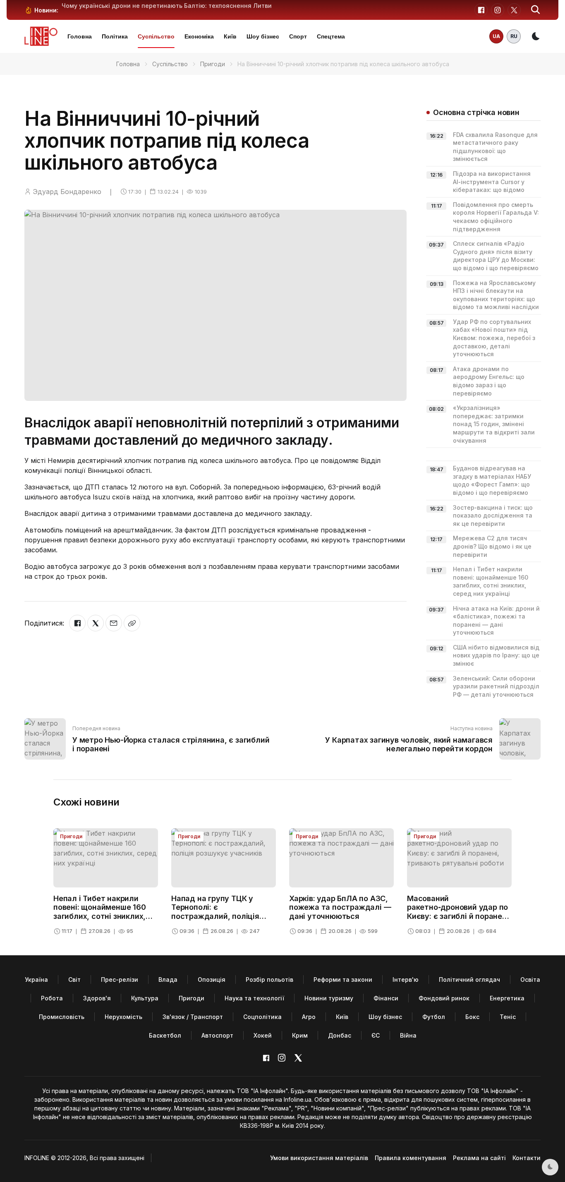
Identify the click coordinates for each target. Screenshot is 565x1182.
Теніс (508, 1016)
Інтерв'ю (406, 979)
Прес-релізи (119, 979)
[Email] (113, 623)
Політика (115, 36)
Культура (144, 998)
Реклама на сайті (479, 1157)
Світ (74, 979)
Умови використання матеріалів (319, 1157)
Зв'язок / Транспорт (193, 1016)
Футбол (433, 1016)
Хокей (263, 1035)
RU (513, 36)
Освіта (530, 979)
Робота (52, 998)
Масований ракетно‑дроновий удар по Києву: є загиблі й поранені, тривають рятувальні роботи (459, 916)
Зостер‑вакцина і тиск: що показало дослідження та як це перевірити (493, 515)
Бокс (472, 1016)
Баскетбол (165, 1035)
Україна (36, 979)
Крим (300, 1035)
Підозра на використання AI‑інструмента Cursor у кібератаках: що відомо (492, 181)
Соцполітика (262, 1016)
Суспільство (156, 36)
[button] (536, 10)
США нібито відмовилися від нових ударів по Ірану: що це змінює (496, 655)
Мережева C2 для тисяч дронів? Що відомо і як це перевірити (492, 546)
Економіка (199, 36)
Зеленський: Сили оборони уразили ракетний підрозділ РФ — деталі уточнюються (496, 686)
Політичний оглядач (469, 979)
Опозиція (211, 979)
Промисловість (61, 1016)
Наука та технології (254, 998)
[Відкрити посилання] (132, 623)
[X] (95, 623)
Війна (408, 1035)
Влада (167, 979)
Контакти (526, 1157)
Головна (79, 36)
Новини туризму (328, 998)
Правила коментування (410, 1157)
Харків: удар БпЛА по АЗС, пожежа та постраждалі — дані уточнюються (340, 907)
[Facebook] (77, 623)
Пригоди (212, 63)
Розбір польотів (269, 979)
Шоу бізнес (263, 36)
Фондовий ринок (444, 998)
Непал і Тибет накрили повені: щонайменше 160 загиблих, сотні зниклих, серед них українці (99, 912)
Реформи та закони (343, 979)
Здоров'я (97, 998)
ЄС (375, 1035)
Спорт (298, 36)
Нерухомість (123, 1016)
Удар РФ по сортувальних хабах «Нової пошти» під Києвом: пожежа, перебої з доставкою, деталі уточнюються (494, 337)
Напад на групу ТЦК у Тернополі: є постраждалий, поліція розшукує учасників (215, 912)
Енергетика (507, 998)
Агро (309, 1016)
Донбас (339, 1035)
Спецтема (331, 36)
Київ (230, 36)
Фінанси (385, 998)
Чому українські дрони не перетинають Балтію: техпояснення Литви (167, 5)
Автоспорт (217, 1035)
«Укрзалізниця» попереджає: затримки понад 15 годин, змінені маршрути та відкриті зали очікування (494, 424)
